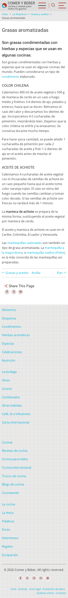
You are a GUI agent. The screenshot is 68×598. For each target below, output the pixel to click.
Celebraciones (12, 352)
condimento (10, 77)
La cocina (8, 504)
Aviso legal (35, 589)
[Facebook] (20, 578)
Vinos (6, 380)
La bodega (9, 372)
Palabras (8, 521)
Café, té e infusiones (16, 414)
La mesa (8, 513)
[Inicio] (4, 5)
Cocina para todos (15, 459)
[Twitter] (27, 578)
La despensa (19, 14)
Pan (60, 273)
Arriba (36, 273)
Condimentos (11, 327)
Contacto (61, 593)
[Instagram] (34, 578)
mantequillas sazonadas (24, 243)
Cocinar (7, 442)
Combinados (11, 397)
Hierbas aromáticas (16, 335)
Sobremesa (10, 538)
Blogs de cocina (13, 484)
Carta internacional (15, 422)
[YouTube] (41, 578)
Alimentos (9, 310)
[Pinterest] (47, 578)
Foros (6, 529)
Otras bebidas (12, 405)
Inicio (5, 14)
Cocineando (10, 493)
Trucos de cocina (14, 476)
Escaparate (10, 555)
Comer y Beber (21, 3)
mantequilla (46, 253)
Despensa (9, 318)
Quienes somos (45, 593)
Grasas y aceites (40, 14)
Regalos (7, 546)
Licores (7, 389)
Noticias (22, 589)
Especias (8, 343)
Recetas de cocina (14, 451)
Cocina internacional (16, 467)
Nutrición (8, 360)
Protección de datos (53, 589)
